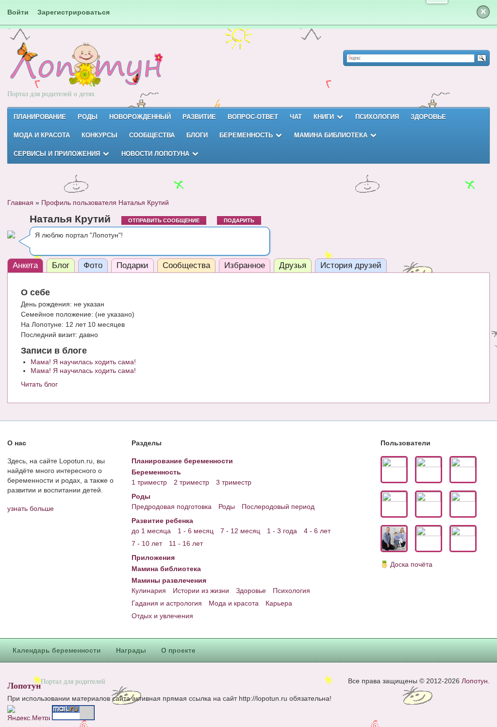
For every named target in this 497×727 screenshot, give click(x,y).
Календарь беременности (57, 650)
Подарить (239, 220)
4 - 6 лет (317, 531)
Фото (92, 265)
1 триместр (149, 482)
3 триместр (233, 482)
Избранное (244, 265)
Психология (377, 116)
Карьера (278, 603)
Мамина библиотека (330, 135)
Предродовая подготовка (172, 506)
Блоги (197, 135)
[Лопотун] (85, 73)
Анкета (25, 265)
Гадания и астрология (167, 603)
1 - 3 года (282, 531)
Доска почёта (411, 564)
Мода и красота (42, 135)
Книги (324, 116)
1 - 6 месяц (196, 531)
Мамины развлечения (169, 580)
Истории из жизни (201, 590)
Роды (88, 116)
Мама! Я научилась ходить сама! (83, 362)
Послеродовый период (278, 506)
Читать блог (39, 384)
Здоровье (428, 116)
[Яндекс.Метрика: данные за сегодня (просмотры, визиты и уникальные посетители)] (28, 712)
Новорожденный (140, 116)
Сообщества (152, 135)
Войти (18, 12)
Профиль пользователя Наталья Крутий (105, 202)
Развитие (199, 116)
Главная (20, 202)
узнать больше (30, 508)
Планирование (40, 116)
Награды (131, 650)
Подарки (132, 265)
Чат (296, 116)
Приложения (153, 557)
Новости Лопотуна (155, 153)
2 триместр (191, 482)
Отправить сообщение (163, 220)
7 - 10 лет (147, 543)
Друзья (292, 265)
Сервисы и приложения (57, 153)
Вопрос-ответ (253, 116)
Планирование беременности (182, 461)
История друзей (350, 265)
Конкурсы (99, 135)
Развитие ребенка (162, 520)
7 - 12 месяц (240, 531)
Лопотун (24, 685)
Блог (60, 265)
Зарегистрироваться (73, 12)
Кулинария (149, 590)
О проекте (178, 650)
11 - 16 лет (186, 543)
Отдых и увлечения (162, 616)
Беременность (246, 135)
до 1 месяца (151, 531)
